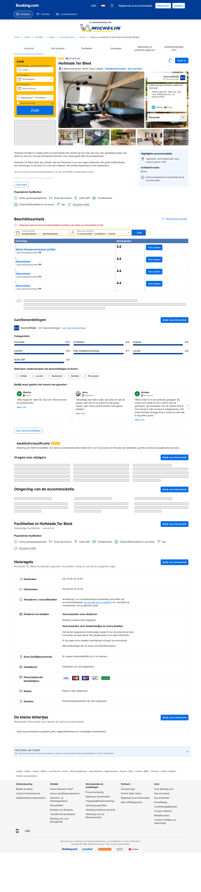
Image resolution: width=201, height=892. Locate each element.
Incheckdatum (23, 75)
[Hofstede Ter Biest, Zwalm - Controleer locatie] (60, 69)
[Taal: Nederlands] (103, 5)
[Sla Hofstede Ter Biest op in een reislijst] (170, 60)
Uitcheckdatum (23, 84)
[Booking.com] (27, 6)
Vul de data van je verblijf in (98, 681)
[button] (35, 97)
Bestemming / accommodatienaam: (34, 65)
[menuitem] (23, 14)
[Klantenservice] (112, 5)
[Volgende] (184, 101)
